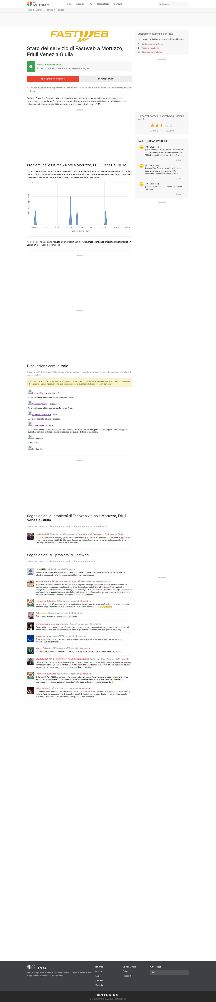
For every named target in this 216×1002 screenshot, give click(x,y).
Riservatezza (103, 4)
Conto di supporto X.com (152, 44)
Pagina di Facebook (150, 48)
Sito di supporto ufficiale (152, 52)
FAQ (90, 4)
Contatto (118, 4)
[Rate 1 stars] (152, 125)
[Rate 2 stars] (157, 125)
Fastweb (49, 10)
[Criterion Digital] (108, 995)
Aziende (80, 4)
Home (68, 4)
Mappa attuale (107, 78)
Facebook (127, 976)
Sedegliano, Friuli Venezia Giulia (108, 534)
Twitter (126, 971)
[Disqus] (79, 420)
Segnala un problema (54, 78)
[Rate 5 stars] (171, 125)
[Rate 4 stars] (166, 125)
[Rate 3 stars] (162, 125)
